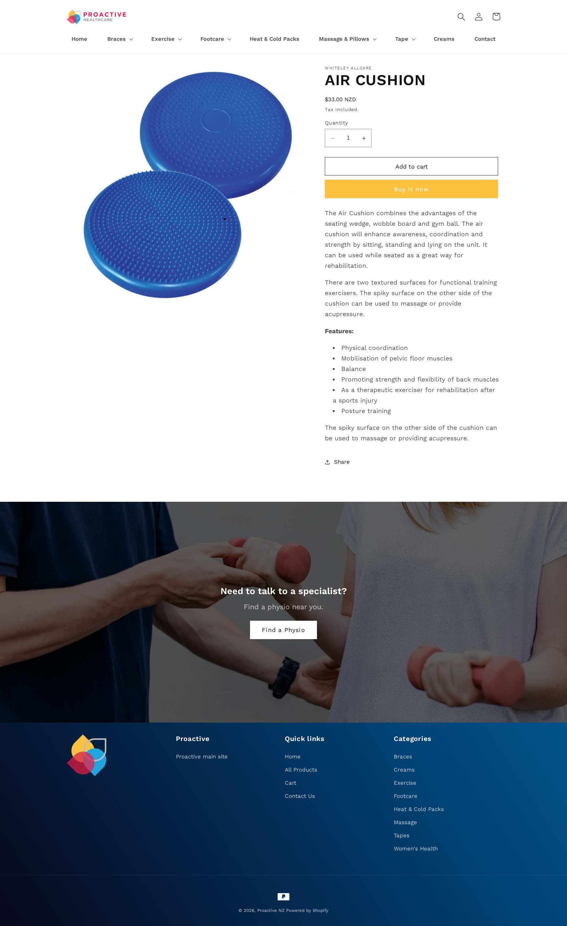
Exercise (405, 782)
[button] (119, 39)
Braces (403, 756)
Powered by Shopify (307, 910)
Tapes (402, 835)
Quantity (336, 123)
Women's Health (416, 848)
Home (293, 756)
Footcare (405, 796)
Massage (405, 822)
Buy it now (411, 189)
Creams (404, 769)
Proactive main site (202, 756)
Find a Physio (283, 629)
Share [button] (342, 461)
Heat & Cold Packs (419, 809)
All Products (301, 769)
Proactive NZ (270, 910)
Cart (290, 782)
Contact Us (300, 796)
